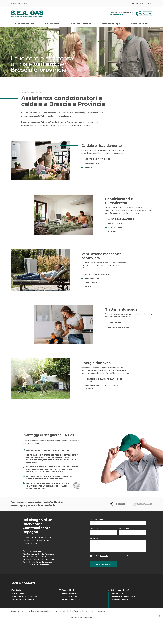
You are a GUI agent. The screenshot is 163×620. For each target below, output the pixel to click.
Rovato (25, 562)
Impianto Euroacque (118, 327)
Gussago (48, 562)
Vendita (88, 167)
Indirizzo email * (125, 529)
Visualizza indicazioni (71, 599)
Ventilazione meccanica (80, 24)
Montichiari (27, 559)
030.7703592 (39, 537)
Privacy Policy (104, 556)
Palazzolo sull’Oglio (41, 559)
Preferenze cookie (77, 611)
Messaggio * (94, 538)
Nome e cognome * (97, 519)
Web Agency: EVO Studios (95, 611)
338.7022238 (38, 540)
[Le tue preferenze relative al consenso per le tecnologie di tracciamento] (159, 616)
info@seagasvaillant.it (25, 599)
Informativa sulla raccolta (81, 617)
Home (127, 3)
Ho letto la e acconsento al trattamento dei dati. (112, 556)
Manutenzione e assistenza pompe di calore (103, 380)
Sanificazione (115, 227)
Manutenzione (92, 163)
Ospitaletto (27, 564)
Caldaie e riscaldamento (23, 24)
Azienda (135, 3)
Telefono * (94, 529)
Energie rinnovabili (139, 24)
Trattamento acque (111, 24)
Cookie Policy (65, 611)
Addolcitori (114, 323)
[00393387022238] (143, 13)
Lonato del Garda (36, 562)
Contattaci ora (103, 564)
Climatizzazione (52, 24)
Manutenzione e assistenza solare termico (102, 387)
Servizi (142, 3)
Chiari (52, 559)
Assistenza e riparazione (97, 159)
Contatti (149, 3)
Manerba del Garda (39, 556)
